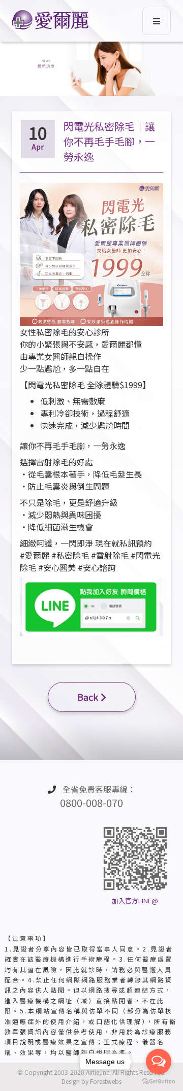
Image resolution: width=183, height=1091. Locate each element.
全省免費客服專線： (98, 796)
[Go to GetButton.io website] (158, 1081)
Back (87, 696)
